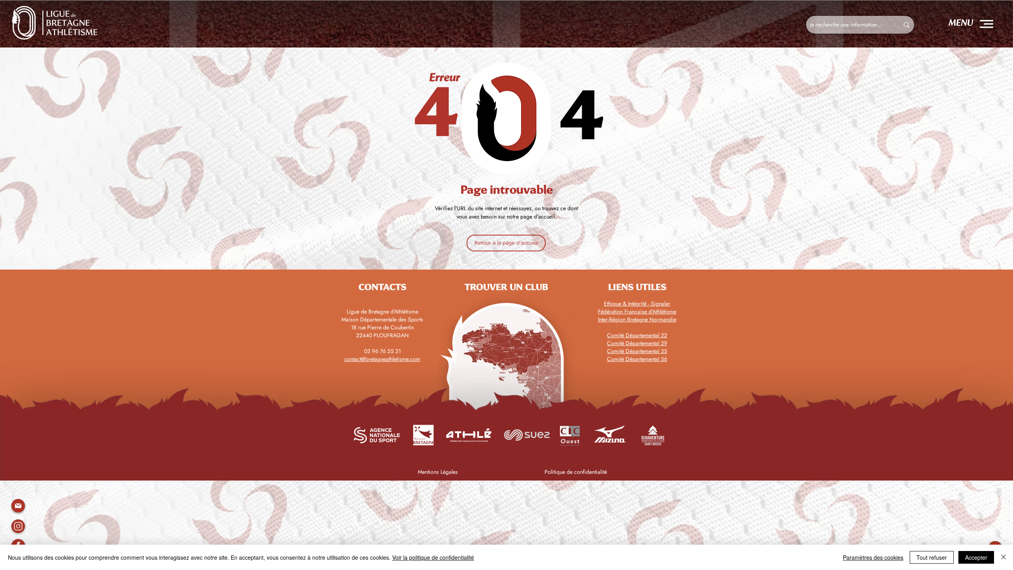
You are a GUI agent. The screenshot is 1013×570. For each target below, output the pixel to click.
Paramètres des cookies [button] (873, 557)
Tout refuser (931, 557)
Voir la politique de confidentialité (433, 557)
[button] (986, 24)
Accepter (976, 557)
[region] (18, 526)
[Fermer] (1003, 557)
